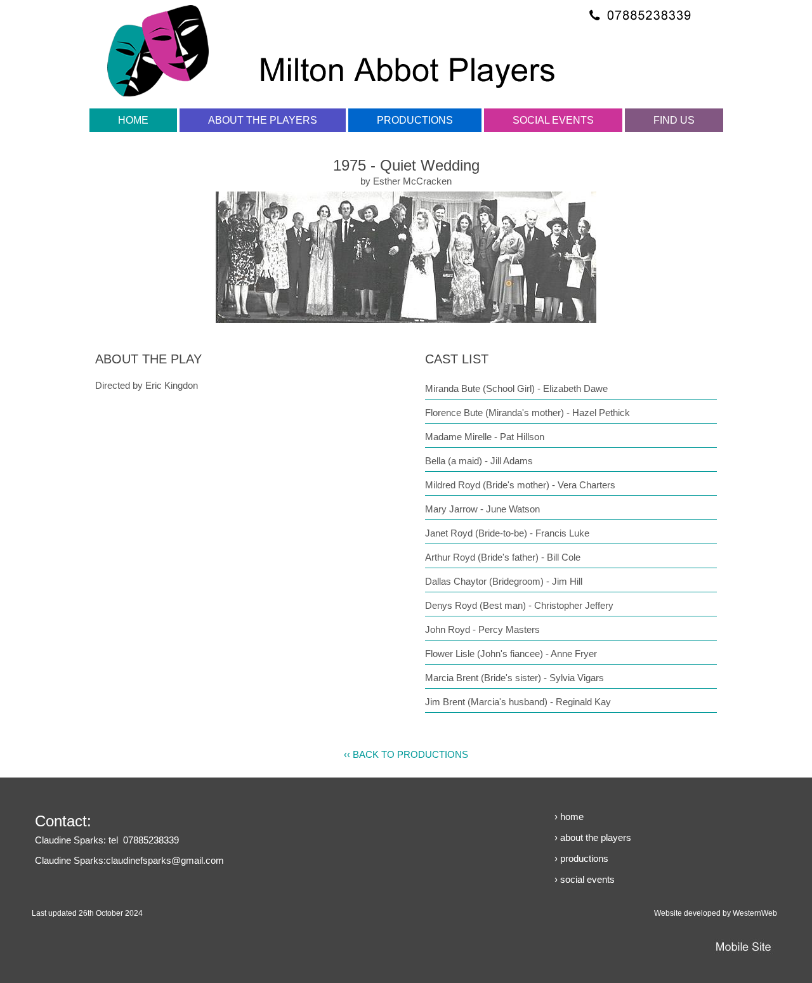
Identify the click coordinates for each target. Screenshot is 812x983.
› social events (584, 879)
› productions (581, 858)
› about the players (592, 837)
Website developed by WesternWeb (715, 913)
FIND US (674, 120)
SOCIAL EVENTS (553, 120)
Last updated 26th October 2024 (87, 913)
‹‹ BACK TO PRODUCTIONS (406, 754)
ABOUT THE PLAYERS (262, 120)
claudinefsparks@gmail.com (165, 860)
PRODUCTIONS (415, 120)
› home (569, 816)
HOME (133, 120)
